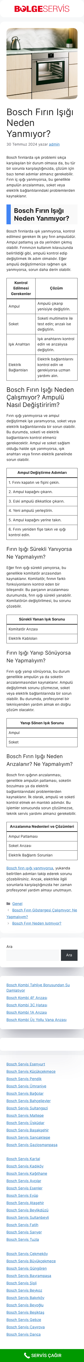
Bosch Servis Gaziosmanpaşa (32, 1145)
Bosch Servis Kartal (23, 1159)
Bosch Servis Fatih (22, 1225)
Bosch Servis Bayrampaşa (28, 1276)
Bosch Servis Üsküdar (25, 1123)
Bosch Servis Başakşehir (27, 1130)
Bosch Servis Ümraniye (26, 1086)
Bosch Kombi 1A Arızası (26, 1012)
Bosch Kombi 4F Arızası (26, 998)
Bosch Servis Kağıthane (26, 1173)
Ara (9, 946)
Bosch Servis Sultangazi (27, 1108)
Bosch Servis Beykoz (24, 1290)
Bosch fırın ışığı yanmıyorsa (29, 868)
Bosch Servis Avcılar (23, 1181)
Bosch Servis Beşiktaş (25, 1312)
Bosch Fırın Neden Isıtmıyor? (36, 923)
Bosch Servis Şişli (21, 1283)
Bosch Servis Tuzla (22, 1239)
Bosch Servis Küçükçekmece (31, 1071)
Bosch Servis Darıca (23, 1334)
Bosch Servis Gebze (23, 1320)
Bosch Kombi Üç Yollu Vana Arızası (36, 1020)
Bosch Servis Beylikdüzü (27, 1210)
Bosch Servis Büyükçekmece (31, 1261)
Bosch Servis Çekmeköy (27, 1254)
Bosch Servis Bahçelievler (28, 1101)
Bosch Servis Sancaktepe (28, 1137)
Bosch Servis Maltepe (25, 1115)
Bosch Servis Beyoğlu (25, 1305)
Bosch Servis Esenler (24, 1188)
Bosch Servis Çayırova (25, 1327)
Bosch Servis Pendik (24, 1079)
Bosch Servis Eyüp (22, 1195)
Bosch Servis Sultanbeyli (27, 1217)
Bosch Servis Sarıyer (24, 1232)
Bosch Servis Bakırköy (25, 1298)
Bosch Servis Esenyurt (25, 1064)
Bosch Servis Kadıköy (25, 1166)
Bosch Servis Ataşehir (25, 1203)
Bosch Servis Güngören (26, 1268)
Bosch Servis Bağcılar (25, 1093)
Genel (17, 904)
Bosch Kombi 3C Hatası (26, 1005)
